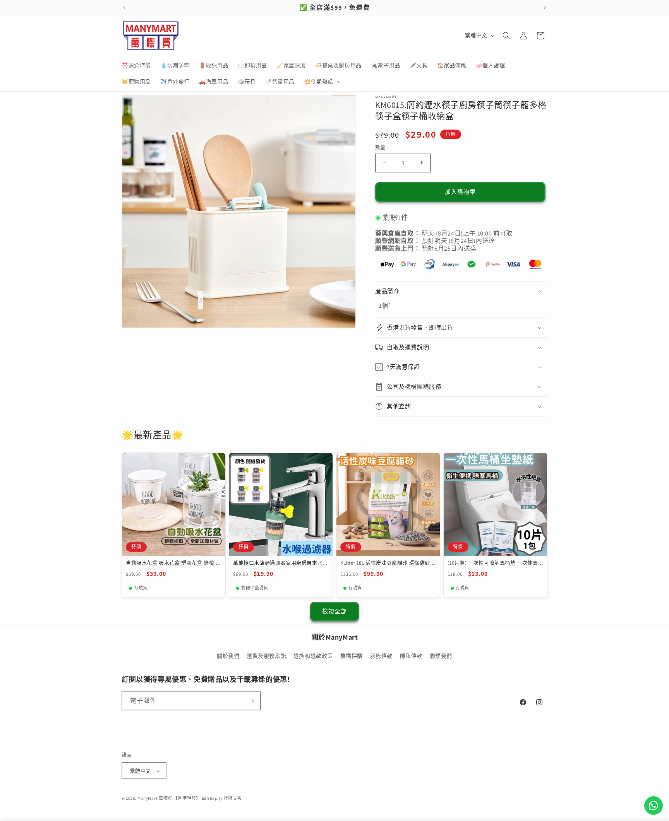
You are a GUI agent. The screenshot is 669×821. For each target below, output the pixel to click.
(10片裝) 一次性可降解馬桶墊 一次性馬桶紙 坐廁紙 (493, 563)
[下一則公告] (544, 7)
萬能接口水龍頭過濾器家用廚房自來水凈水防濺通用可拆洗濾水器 (280, 563)
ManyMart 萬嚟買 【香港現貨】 (169, 798)
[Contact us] (653, 805)
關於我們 (228, 656)
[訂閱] (251, 700)
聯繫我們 (441, 656)
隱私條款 (411, 656)
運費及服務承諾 (266, 656)
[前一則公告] (124, 7)
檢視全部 (334, 611)
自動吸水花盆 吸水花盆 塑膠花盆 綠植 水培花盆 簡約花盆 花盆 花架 (173, 563)
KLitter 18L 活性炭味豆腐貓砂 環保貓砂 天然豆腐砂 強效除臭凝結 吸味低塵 (385, 563)
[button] (321, 81)
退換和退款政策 (313, 656)
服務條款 (381, 656)
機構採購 (351, 656)
